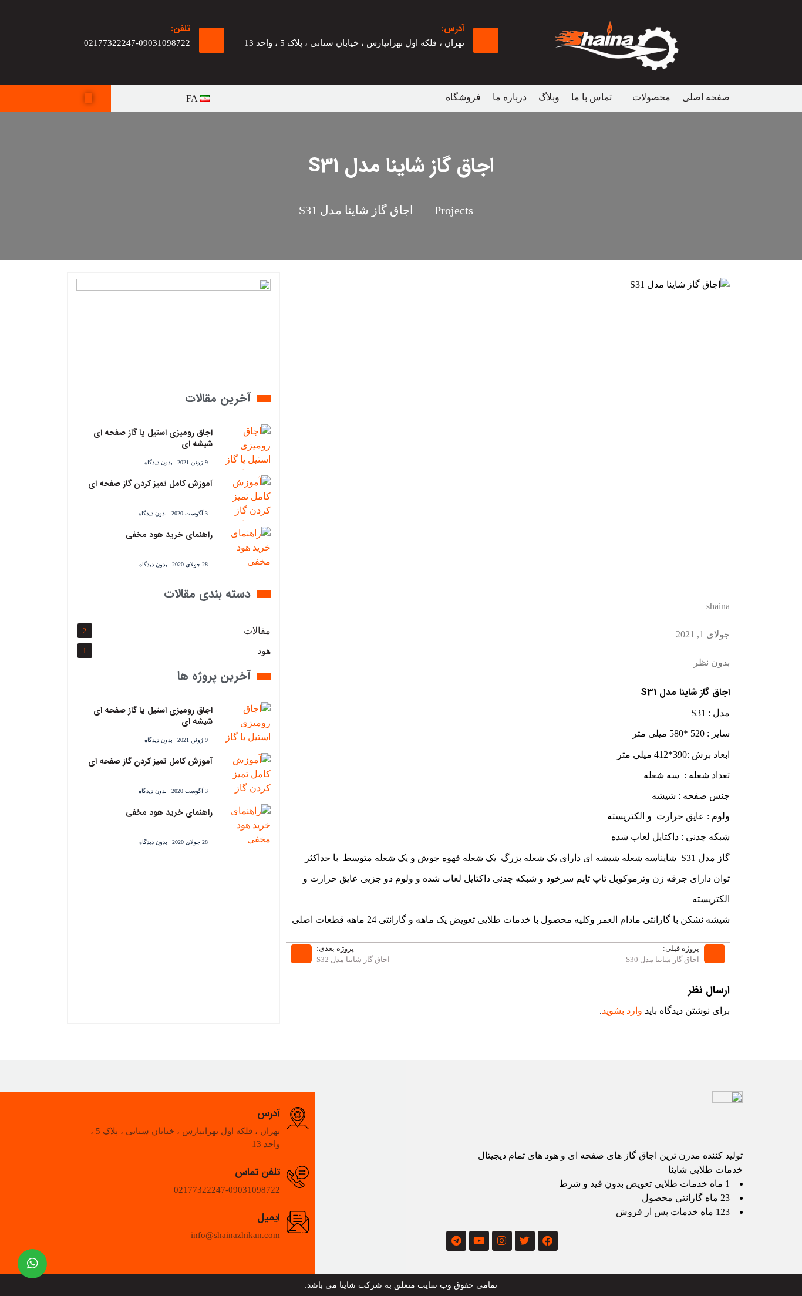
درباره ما (510, 97)
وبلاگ (549, 97)
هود (264, 651)
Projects (453, 210)
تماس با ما (591, 97)
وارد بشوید (622, 1010)
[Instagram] (502, 1241)
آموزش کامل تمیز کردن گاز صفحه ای (150, 483)
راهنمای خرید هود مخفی (169, 534)
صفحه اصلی (706, 97)
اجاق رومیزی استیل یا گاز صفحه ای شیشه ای (153, 438)
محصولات (651, 97)
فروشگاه (463, 97)
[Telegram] (456, 1241)
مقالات (257, 631)
